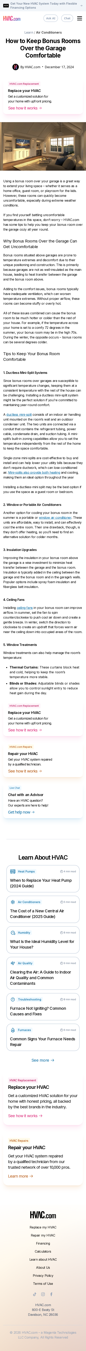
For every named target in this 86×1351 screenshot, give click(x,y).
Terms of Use (43, 1284)
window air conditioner (55, 518)
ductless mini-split (19, 415)
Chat (67, 18)
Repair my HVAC (43, 1235)
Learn (28, 32)
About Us (43, 1267)
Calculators (43, 1251)
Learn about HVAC (43, 1259)
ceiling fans (25, 608)
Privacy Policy (43, 1276)
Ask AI (50, 18)
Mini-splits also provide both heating (34, 472)
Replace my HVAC (43, 1227)
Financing (43, 1243)
